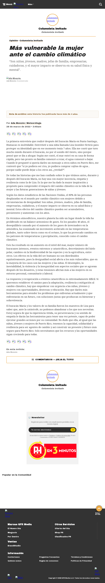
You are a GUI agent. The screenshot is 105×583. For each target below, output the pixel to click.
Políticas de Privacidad (81, 561)
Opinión (13, 40)
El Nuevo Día (14, 528)
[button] (14, 134)
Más (30, 4)
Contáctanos (14, 557)
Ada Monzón (11, 352)
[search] (100, 4)
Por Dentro (13, 537)
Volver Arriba (97, 513)
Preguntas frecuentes (49, 557)
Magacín (12, 533)
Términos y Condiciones (81, 557)
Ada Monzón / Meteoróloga (26, 123)
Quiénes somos (14, 561)
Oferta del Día (62, 528)
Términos (52, 435)
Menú (9, 4)
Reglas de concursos (48, 561)
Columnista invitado (53, 28)
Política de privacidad (63, 435)
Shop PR (59, 533)
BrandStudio (14, 546)
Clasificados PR (63, 537)
